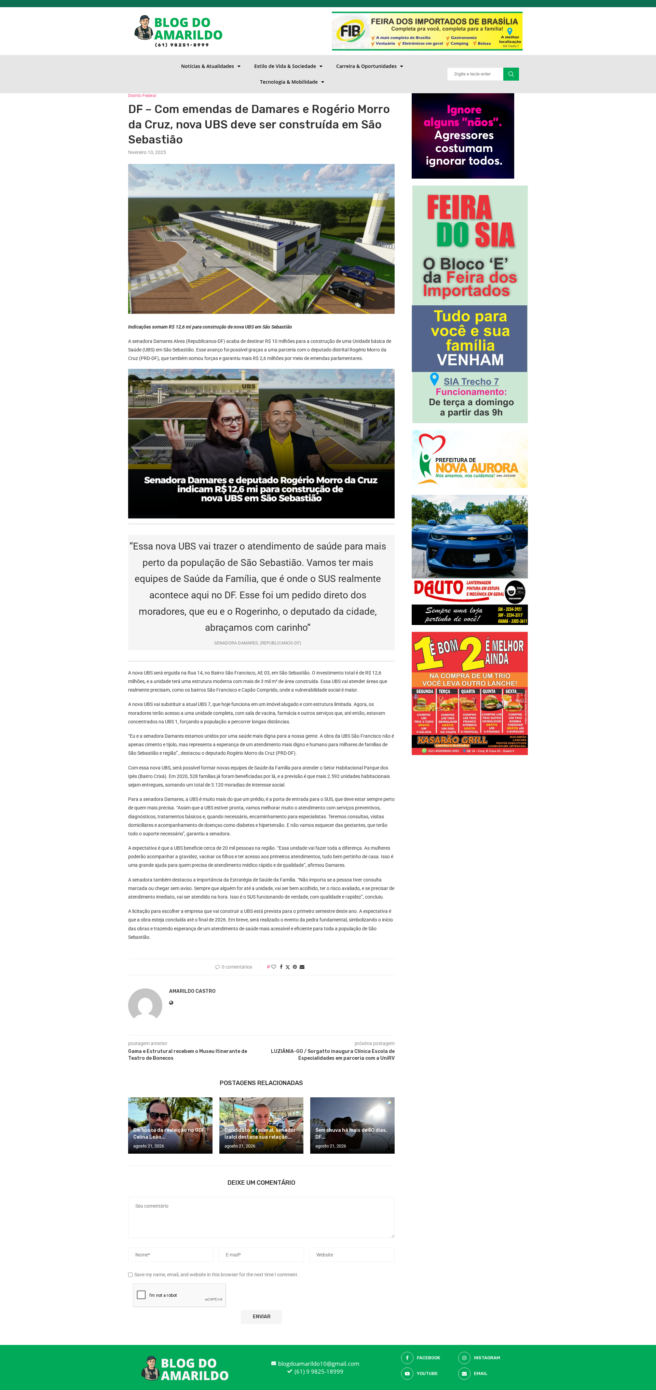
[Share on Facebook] (281, 967)
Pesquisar (511, 74)
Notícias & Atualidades (207, 66)
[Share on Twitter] (287, 967)
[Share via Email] (302, 967)
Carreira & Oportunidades (366, 66)
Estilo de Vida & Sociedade (285, 66)
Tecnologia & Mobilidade (289, 82)
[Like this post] (273, 967)
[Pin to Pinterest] (295, 967)
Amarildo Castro (192, 991)
